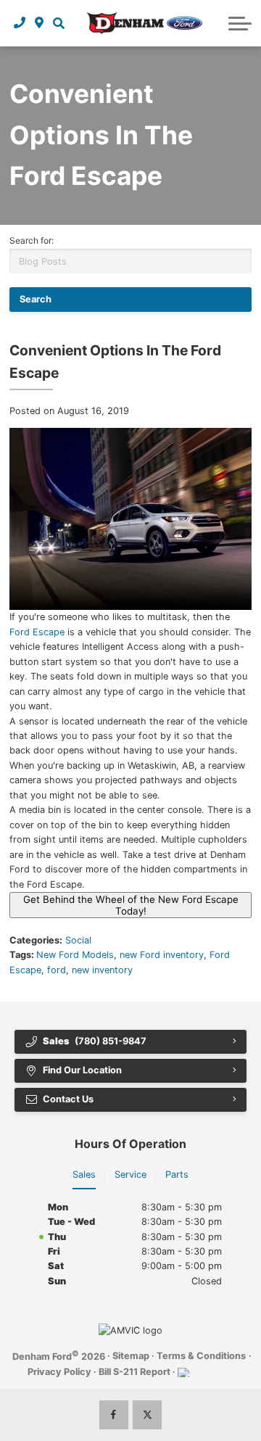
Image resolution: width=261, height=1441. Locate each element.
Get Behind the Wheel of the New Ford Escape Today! (131, 905)
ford (56, 970)
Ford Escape (37, 632)
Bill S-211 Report (134, 1371)
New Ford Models (75, 954)
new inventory (102, 970)
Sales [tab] (84, 1174)
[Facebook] (113, 1414)
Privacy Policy (59, 1371)
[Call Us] (19, 23)
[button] (58, 23)
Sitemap (130, 1355)
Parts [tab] (176, 1174)
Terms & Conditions (201, 1355)
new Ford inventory (162, 954)
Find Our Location (82, 1070)
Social (78, 940)
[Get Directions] (39, 23)
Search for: (31, 240)
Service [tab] (130, 1174)
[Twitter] (147, 1414)
